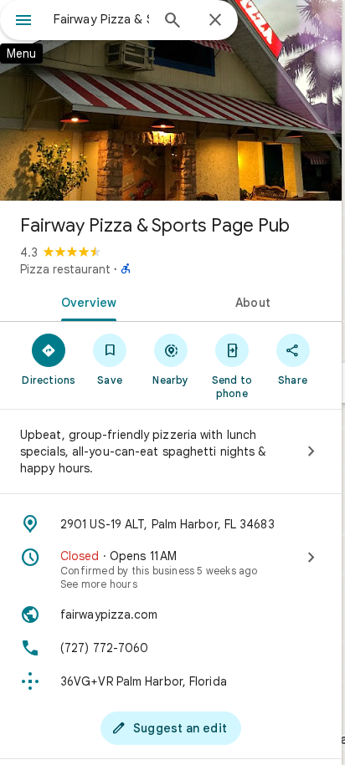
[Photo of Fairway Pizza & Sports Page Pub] (171, 100)
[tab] (85, 301)
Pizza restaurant (65, 269)
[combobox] (101, 19)
